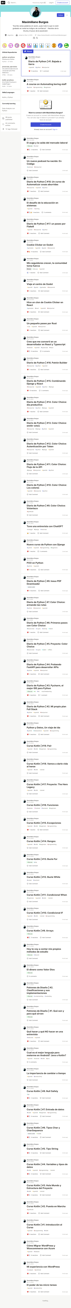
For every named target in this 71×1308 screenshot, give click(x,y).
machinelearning (46, 691)
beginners (47, 87)
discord (36, 955)
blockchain (30, 628)
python (38, 67)
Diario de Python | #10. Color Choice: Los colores (47, 486)
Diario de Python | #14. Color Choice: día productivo (47, 403)
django (51, 387)
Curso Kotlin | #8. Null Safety (42, 1091)
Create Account (45, 125)
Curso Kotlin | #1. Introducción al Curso (44, 1226)
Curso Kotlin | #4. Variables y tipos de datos (47, 1165)
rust (28, 326)
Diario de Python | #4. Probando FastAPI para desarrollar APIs (44, 666)
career (36, 146)
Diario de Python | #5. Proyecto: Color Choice (47, 645)
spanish (31, 67)
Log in (51, 2)
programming (37, 87)
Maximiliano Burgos (34, 57)
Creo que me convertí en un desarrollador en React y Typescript (46, 343)
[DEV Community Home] (3, 2)
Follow (60, 15)
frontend (37, 808)
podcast (30, 167)
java (47, 1058)
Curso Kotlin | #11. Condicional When (47, 895)
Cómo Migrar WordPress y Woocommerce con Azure (41, 1247)
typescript (44, 347)
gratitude (30, 511)
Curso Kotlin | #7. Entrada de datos (45, 1109)
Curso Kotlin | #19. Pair (39, 745)
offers (50, 650)
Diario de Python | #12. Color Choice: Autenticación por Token (47, 445)
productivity (38, 1076)
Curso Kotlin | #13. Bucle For (42, 859)
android (36, 1058)
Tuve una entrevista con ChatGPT (45, 526)
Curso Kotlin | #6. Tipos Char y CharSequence (43, 1129)
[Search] (9, 2)
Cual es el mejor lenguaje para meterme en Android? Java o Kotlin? (46, 1054)
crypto (38, 628)
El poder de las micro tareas (42, 1285)
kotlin (36, 749)
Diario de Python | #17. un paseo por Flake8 (46, 225)
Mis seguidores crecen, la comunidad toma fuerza (47, 264)
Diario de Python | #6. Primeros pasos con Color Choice (47, 624)
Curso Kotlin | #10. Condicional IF (45, 912)
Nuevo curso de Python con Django (46, 544)
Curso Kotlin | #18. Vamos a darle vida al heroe (47, 765)
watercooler (31, 587)
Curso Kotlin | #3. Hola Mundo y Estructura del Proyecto (44, 1186)
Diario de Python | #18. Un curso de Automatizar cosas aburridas (46, 183)
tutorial (41, 769)
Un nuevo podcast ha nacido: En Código (44, 162)
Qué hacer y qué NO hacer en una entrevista (45, 1033)
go (28, 1094)
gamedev (30, 248)
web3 (51, 628)
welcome (30, 1037)
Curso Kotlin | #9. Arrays (40, 930)
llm (38, 691)
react (37, 308)
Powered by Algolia (38, 2)
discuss (29, 146)
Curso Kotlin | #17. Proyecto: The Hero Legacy (47, 785)
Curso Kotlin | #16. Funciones (42, 805)
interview (43, 529)
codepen (30, 1270)
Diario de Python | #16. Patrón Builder (47, 362)
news (29, 269)
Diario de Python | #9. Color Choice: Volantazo (46, 507)
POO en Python (35, 563)
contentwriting (38, 996)
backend (45, 808)
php (35, 862)
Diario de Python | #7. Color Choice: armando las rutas (46, 603)
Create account (62, 2)
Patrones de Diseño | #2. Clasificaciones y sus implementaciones (40, 990)
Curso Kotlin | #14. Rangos (41, 841)
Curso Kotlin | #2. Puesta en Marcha (46, 1206)
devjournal (45, 67)
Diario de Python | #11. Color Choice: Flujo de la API (46, 465)
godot (44, 248)
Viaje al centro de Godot (40, 284)
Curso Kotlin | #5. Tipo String (42, 1148)
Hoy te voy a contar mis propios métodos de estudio (44, 950)
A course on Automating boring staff (46, 84)
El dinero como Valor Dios (41, 969)
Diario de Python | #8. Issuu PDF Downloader (44, 582)
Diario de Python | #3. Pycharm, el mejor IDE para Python (45, 687)
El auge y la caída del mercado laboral (47, 142)
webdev (30, 347)
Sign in (55, 129)
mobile (38, 1133)
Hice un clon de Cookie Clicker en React (45, 303)
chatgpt (30, 529)
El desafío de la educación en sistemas (42, 204)
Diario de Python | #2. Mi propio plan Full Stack (46, 708)
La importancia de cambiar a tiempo (46, 1073)
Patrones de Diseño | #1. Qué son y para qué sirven (45, 1012)
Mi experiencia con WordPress (43, 1266)
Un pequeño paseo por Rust (42, 323)
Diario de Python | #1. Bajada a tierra (44, 63)
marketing (48, 996)
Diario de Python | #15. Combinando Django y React (46, 382)
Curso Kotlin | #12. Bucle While (43, 877)
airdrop (44, 628)
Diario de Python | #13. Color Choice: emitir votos (47, 424)
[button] (4, 45)
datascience (37, 730)
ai (35, 691)
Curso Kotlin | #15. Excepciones (44, 823)
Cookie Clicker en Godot (40, 244)
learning (36, 208)
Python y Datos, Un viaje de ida (43, 727)
